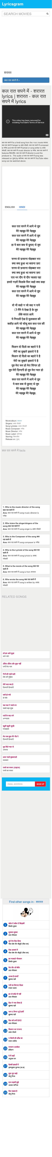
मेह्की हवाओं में (14, 1064)
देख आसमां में (13, 949)
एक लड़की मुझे (14, 1082)
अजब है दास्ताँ (13, 976)
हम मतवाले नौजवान (15, 958)
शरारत (19, 420)
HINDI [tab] (22, 207)
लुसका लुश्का (13, 932)
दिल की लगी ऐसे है (15, 1020)
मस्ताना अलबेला (14, 1046)
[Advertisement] (26, 41)
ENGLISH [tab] (10, 207)
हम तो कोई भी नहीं (15, 993)
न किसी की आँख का (15, 1038)
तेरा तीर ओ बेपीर (14, 967)
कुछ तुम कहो (13, 1073)
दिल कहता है (13, 1091)
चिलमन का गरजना (15, 1029)
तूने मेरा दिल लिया (15, 940)
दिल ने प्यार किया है (15, 1002)
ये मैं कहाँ (11, 1055)
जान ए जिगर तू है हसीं (16, 1011)
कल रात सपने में (11, 80)
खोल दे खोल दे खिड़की (16, 923)
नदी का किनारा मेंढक (16, 985)
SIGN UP (40, 784)
